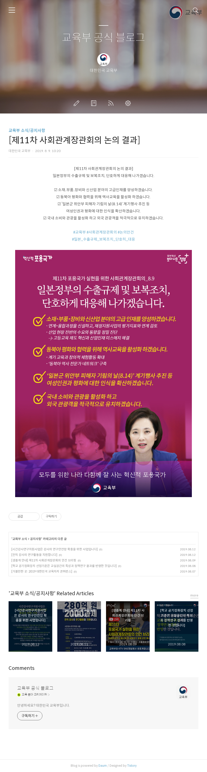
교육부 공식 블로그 (103, 38)
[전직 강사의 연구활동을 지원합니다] (34, 555)
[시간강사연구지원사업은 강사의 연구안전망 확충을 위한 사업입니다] (54, 549)
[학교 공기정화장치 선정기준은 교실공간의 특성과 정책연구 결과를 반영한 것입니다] (64, 566)
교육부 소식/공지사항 (27, 130)
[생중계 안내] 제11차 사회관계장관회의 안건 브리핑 (43, 560)
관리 (129, 103)
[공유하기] (27, 516)
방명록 (95, 103)
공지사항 (35, 539)
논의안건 (127, 232)
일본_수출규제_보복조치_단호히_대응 (104, 239)
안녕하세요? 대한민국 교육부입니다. (43, 705)
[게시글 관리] (34, 516)
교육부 (80, 232)
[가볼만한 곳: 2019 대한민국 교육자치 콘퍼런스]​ (41, 571)
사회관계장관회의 (103, 232)
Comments (22, 668)
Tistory (132, 765)
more (194, 595)
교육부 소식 (19, 539)
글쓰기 (77, 103)
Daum (102, 765)
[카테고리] (12, 10)
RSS (112, 103)
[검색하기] (195, 10)
